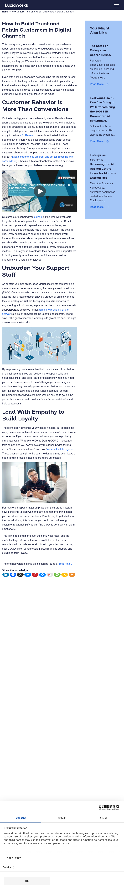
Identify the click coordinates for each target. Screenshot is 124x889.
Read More (97, 84)
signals (38, 217)
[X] (20, 575)
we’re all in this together (60, 449)
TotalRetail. (65, 563)
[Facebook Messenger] (42, 575)
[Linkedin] (5, 575)
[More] (72, 575)
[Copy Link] (64, 575)
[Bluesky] (27, 575)
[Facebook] (13, 575)
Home (5, 11)
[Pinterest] (35, 575)
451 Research (28, 135)
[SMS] (57, 575)
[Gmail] (49, 575)
